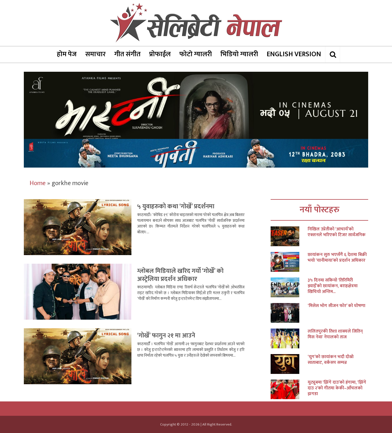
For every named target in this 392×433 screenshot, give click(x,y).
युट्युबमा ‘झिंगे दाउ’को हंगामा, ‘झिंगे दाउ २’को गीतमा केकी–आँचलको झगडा (337, 388)
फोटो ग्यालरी (195, 54)
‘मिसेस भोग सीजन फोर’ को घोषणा (336, 306)
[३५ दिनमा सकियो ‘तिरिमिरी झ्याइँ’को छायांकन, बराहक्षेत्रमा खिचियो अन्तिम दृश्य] (289, 287)
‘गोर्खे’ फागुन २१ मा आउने (166, 335)
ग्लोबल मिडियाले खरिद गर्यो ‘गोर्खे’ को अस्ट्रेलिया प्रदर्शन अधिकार (180, 275)
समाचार (95, 54)
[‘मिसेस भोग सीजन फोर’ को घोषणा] (289, 313)
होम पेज (67, 54)
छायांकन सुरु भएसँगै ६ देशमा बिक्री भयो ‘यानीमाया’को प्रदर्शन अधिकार (337, 257)
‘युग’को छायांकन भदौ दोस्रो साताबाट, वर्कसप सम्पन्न (331, 360)
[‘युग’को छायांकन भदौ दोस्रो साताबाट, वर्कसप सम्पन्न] (289, 364)
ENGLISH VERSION (294, 54)
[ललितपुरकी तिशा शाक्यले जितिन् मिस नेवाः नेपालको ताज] (289, 338)
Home (38, 183)
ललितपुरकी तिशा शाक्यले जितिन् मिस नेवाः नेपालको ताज (335, 334)
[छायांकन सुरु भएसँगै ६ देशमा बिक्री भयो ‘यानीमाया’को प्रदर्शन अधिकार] (289, 262)
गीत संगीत (127, 54)
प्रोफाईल (160, 54)
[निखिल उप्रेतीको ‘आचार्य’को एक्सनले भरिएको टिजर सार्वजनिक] (289, 236)
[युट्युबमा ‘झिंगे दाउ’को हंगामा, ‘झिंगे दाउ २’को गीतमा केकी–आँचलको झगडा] (289, 389)
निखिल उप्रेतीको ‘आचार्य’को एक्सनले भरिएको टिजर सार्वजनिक (337, 232)
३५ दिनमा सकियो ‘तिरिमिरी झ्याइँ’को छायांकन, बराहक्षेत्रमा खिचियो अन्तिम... (333, 286)
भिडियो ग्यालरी (239, 54)
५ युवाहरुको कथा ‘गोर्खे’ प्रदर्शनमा (175, 206)
